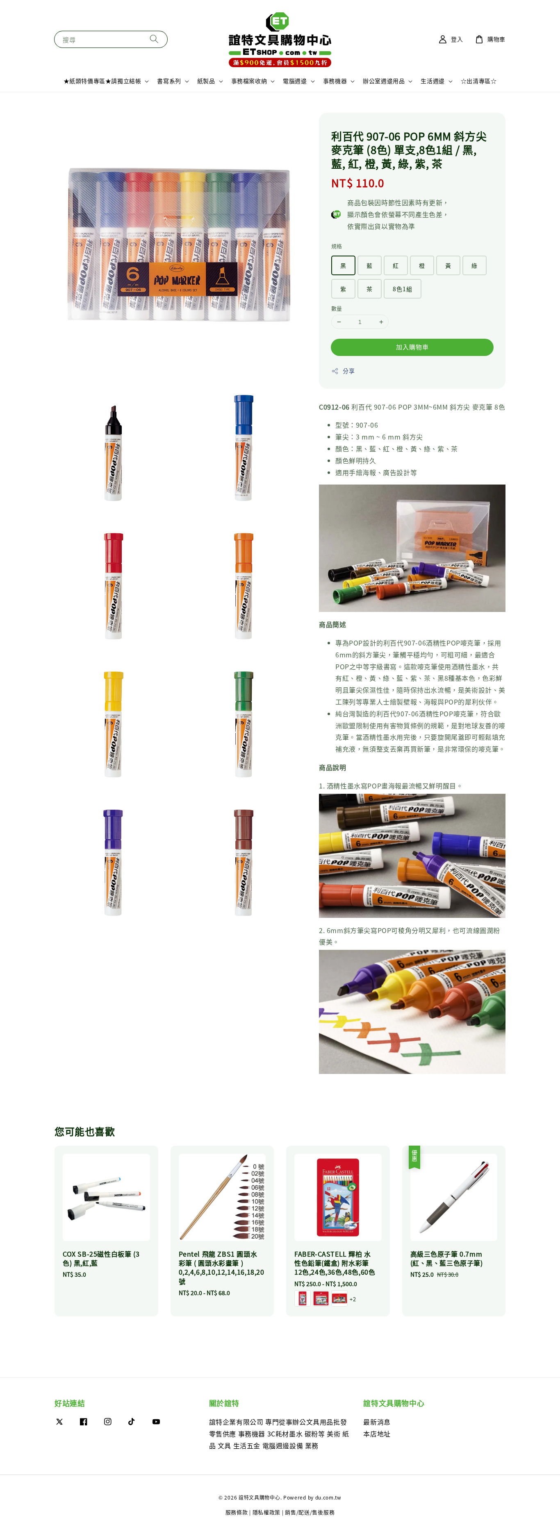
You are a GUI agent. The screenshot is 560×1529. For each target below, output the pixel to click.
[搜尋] (154, 39)
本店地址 (376, 1433)
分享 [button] (349, 371)
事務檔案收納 (249, 80)
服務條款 (236, 1512)
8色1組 (402, 289)
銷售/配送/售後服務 (310, 1512)
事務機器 (335, 80)
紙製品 (206, 80)
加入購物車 (412, 346)
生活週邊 (432, 80)
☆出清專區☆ (479, 81)
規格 (336, 246)
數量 (336, 308)
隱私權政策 (267, 1512)
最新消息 (376, 1422)
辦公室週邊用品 (384, 80)
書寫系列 (169, 80)
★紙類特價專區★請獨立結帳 (102, 80)
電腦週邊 (295, 80)
